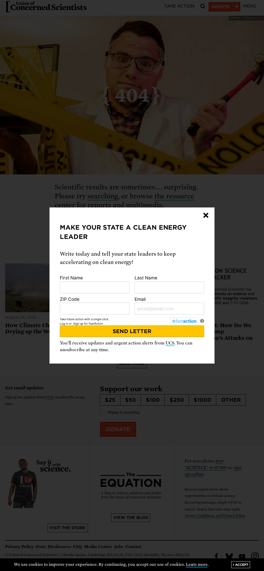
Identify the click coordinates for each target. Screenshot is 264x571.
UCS (170, 343)
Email (140, 299)
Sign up (78, 323)
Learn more (197, 564)
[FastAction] (184, 321)
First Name (71, 277)
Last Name (146, 277)
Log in (64, 323)
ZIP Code (69, 299)
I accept (240, 565)
